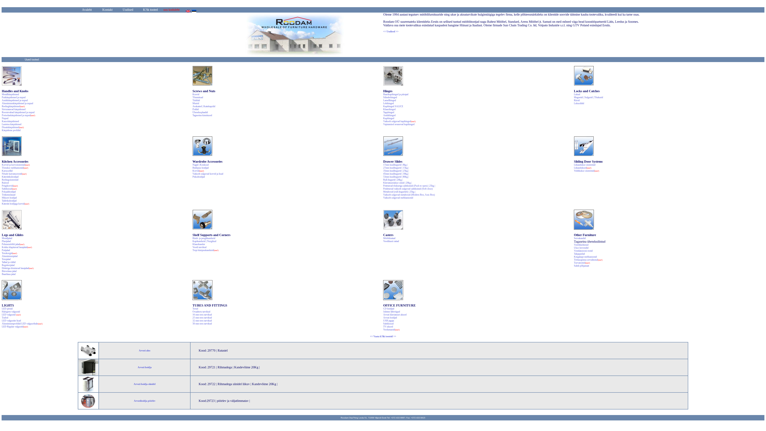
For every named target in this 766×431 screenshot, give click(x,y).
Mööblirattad (389, 238)
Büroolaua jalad (9, 271)
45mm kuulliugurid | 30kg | (396, 173)
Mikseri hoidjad (9, 197)
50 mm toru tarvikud (202, 323)
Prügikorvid (10, 185)
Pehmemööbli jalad (13, 244)
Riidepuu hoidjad (200, 167)
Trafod (5, 317)
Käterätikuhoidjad (10, 176)
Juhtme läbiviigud (391, 311)
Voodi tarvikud (199, 247)
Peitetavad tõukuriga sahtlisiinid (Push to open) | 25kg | (409, 185)
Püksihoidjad (198, 176)
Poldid (195, 109)
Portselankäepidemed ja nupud (18, 115)
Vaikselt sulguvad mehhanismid (398, 197)
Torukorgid (9, 253)
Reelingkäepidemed (13, 106)
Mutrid (195, 103)
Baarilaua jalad (9, 274)
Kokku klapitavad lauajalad (17, 247)
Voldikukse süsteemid (586, 170)
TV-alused (388, 326)
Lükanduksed (582, 167)
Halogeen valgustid (11, 311)
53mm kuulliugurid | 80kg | (396, 176)
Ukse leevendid (581, 247)
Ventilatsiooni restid (583, 250)
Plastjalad (6, 241)
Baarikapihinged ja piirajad (395, 94)
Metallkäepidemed (10, 94)
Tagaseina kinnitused (202, 115)
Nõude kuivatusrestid (14, 173)
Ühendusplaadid (200, 112)
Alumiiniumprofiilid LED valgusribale (22, 323)
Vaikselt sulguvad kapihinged (399, 121)
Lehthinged (388, 103)
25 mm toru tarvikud (202, 317)
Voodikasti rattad (391, 241)
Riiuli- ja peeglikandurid (203, 238)
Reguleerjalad (8, 265)
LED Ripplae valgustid (15, 326)
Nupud (5, 118)
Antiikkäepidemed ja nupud (15, 100)
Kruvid (195, 94)
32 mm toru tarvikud (202, 320)
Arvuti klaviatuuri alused (395, 314)
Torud (195, 308)
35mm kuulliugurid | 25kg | (396, 170)
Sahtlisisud (9, 188)
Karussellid (7, 170)
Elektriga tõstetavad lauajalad (18, 268)
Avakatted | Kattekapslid (203, 106)
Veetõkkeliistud (581, 244)
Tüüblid (196, 100)
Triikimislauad (8, 194)
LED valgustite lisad (11, 320)
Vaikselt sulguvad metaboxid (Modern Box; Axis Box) (409, 194)
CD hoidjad (388, 308)
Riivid (577, 100)
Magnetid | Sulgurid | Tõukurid (588, 97)
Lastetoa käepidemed (11, 124)
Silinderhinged (390, 97)
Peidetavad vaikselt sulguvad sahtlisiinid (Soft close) (408, 188)
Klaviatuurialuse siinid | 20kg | (397, 182)
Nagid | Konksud (200, 164)
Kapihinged (388, 118)
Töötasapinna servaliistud (588, 259)
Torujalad (6, 259)
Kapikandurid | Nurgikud (204, 241)
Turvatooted (582, 262)
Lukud (577, 94)
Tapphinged (388, 112)
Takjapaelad (579, 253)
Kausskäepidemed (10, 121)
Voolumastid (391, 329)
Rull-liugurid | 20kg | (393, 179)
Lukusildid (579, 103)
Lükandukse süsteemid (584, 164)
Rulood (5, 182)
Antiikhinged (389, 115)
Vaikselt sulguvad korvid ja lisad (207, 173)
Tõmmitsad (197, 97)
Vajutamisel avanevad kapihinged (399, 124)
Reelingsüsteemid (10, 179)
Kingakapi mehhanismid (585, 256)
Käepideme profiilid (11, 130)
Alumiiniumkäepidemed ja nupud (17, 103)
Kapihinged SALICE (393, 106)
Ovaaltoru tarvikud (201, 311)
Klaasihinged (389, 109)
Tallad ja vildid (9, 262)
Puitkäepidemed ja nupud (14, 97)
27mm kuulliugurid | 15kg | (396, 167)
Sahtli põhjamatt (581, 265)
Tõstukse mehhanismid (15, 167)
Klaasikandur (198, 244)
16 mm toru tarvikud (202, 314)
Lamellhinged (389, 100)
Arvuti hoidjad (390, 317)
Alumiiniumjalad (10, 256)
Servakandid (580, 238)
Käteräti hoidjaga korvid (15, 203)
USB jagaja (388, 320)
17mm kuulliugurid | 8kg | (395, 164)
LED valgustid (11, 314)
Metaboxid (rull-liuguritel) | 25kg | (399, 191)
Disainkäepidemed (13, 127)
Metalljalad (7, 238)
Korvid (198, 170)
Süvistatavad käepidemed (14, 109)
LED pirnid (7, 308)
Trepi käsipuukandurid (205, 250)
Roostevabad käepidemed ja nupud (18, 112)
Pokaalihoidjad (9, 191)
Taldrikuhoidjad (9, 200)
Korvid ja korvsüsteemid (16, 164)
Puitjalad (6, 250)
